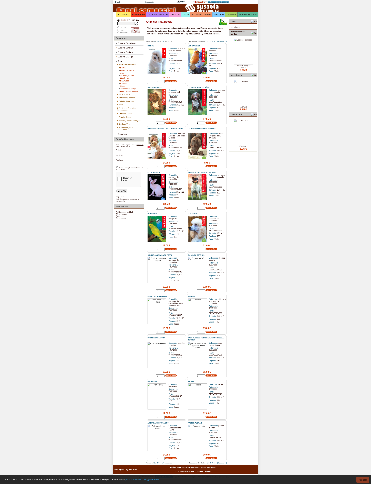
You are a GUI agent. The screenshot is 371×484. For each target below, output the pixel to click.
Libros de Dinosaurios (129, 91)
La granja (243, 107)
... (215, 41)
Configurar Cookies (151, 479)
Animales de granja (128, 89)
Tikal (122, 30)
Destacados (138, 14)
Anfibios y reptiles (127, 76)
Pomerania (152, 381)
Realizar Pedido (248, 14)
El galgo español (196, 255)
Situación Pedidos (201, 14)
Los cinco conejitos (243, 66)
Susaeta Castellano (127, 43)
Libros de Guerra (125, 114)
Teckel (191, 381)
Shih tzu (191, 296)
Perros (123, 68)
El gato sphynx (154, 172)
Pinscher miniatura (156, 338)
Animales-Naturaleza (128, 65)
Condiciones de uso (197, 467)
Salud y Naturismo (126, 101)
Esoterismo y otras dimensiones (125, 129)
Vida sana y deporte (127, 98)
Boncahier (124, 33)
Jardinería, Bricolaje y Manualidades (126, 109)
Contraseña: (149, 2)
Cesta (186, 14)
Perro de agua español (198, 87)
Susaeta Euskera (125, 52)
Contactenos (121, 218)
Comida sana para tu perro (160, 255)
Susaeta (123, 28)
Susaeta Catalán (125, 48)
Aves (122, 73)
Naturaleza (124, 81)
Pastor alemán (195, 423)
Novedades (123, 14)
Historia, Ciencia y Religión (130, 121)
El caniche (193, 214)
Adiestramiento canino (158, 423)
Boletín (175, 14)
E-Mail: (117, 2)
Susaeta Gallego (125, 57)
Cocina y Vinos (125, 124)
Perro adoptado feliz (158, 296)
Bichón (151, 46)
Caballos (123, 83)
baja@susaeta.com (123, 199)
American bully (155, 87)
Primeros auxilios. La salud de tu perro (166, 129)
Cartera (231, 14)
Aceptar (363, 479)
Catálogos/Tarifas (158, 14)
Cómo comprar (122, 214)
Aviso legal (120, 216)
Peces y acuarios (127, 70)
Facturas (219, 14)
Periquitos (152, 214)
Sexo (121, 105)
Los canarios (194, 46)
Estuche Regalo (125, 117)
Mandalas (243, 146)
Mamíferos (124, 78)
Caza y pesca (124, 94)
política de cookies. (133, 479)
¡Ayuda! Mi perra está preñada (202, 129)
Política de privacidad (124, 212)
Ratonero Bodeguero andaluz (202, 172)
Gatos (122, 86)
